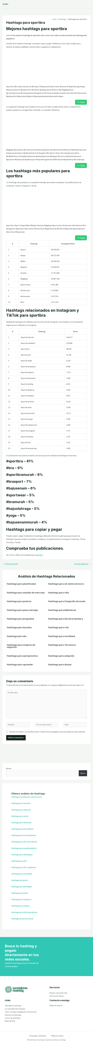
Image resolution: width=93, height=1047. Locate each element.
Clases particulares (57, 996)
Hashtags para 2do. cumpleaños (23, 867)
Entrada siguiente (82, 564)
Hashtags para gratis (19, 880)
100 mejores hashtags (13, 1006)
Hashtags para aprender (20, 664)
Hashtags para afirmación (21, 823)
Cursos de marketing (12, 1018)
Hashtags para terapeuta (21, 899)
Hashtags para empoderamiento (24, 848)
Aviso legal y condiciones (38, 1036)
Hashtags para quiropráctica (22, 655)
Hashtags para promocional (22, 919)
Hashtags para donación (21, 803)
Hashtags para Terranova (62, 645)
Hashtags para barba (19, 893)
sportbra (39, 555)
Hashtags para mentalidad (21, 874)
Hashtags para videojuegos (22, 855)
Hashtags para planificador (21, 583)
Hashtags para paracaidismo (22, 829)
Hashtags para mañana (20, 906)
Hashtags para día (16, 636)
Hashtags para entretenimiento (23, 835)
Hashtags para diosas (59, 664)
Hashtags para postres (19, 601)
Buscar (9, 768)
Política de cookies (57, 1036)
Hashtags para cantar (19, 816)
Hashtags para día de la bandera (65, 618)
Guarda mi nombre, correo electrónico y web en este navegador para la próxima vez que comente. (47, 732)
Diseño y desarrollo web (58, 993)
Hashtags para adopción (61, 655)
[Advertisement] (46, 67)
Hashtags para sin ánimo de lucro (66, 583)
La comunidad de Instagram (15, 1009)
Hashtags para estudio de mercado (26, 592)
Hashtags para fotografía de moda (66, 601)
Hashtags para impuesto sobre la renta (26, 797)
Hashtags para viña (58, 592)
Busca (82, 773)
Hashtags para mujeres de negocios (21, 646)
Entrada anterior (10, 564)
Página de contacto (56, 1005)
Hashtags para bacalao (19, 627)
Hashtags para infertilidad (21, 887)
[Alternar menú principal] (88, 4)
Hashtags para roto (58, 627)
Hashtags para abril (19, 861)
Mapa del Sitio (10, 1021)
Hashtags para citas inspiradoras (24, 912)
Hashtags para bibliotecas (62, 610)
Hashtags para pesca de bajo (22, 610)
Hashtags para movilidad (61, 636)
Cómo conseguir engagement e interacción (21, 1012)
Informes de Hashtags (13, 1015)
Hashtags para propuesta (20, 618)
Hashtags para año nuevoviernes (24, 842)
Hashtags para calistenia (21, 810)
